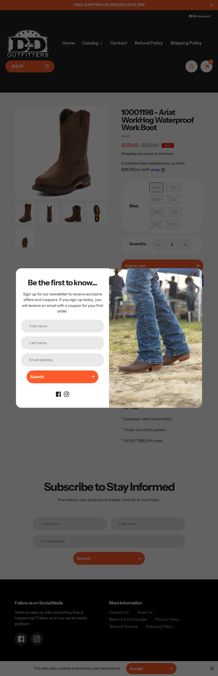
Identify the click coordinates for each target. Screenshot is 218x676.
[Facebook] (58, 393)
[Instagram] (66, 393)
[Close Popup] (195, 274)
